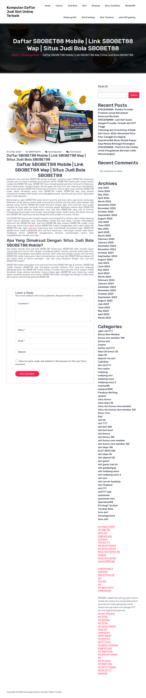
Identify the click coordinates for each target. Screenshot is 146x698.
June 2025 (104, 225)
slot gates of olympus (108, 645)
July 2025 (103, 222)
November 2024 (107, 249)
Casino (59, 6)
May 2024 (103, 270)
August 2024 (105, 259)
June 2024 (104, 266)
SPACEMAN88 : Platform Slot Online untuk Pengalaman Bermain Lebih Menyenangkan (118, 150)
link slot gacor (104, 661)
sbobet (102, 396)
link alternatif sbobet (107, 654)
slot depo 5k (105, 454)
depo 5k (102, 355)
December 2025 (107, 205)
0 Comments (75, 152)
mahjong (103, 372)
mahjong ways (106, 379)
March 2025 (104, 235)
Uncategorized (30, 55)
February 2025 (106, 239)
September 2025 (107, 215)
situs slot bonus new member (114, 406)
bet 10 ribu (103, 617)
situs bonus (104, 399)
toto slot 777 (104, 542)
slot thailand (105, 485)
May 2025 (103, 228)
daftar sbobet (104, 635)
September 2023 (107, 297)
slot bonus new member (111, 440)
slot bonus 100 (106, 437)
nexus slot (103, 629)
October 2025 (105, 211)
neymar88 (104, 385)
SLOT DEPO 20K (106, 450)
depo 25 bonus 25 (108, 351)
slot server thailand (107, 545)
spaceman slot (106, 498)
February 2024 (106, 280)
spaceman (104, 495)
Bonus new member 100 (109, 552)
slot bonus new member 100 (113, 444)
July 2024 (103, 263)
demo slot (102, 533)
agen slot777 (105, 331)
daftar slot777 (106, 348)
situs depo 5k (105, 403)
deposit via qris (106, 358)
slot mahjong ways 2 (109, 474)
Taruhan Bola (105, 509)
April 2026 (104, 198)
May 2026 (103, 194)
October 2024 (106, 252)
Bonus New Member (109, 334)
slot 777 (102, 423)
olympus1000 (105, 389)
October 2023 (105, 293)
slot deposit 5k (106, 457)
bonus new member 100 (111, 338)
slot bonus (104, 433)
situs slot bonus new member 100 (117, 409)
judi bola (33, 228)
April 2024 (104, 273)
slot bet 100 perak (106, 613)
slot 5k (102, 420)
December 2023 (107, 287)
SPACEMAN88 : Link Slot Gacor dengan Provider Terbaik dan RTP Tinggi (117, 123)
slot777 (102, 488)
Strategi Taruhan (108, 505)
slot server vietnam (107, 548)
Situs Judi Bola (112, 6)
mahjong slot (105, 375)
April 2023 (103, 314)
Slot (84, 6)
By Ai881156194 (33, 152)
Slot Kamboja (88, 17)
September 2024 (107, 256)
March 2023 (104, 317)
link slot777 (104, 365)
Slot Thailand (107, 17)
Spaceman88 (105, 502)
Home (47, 6)
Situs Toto (104, 413)
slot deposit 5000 (106, 527)
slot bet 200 (105, 426)
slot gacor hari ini (108, 464)
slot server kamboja (109, 481)
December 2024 (107, 246)
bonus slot (104, 341)
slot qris (102, 478)
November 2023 (107, 290)
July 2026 (103, 187)
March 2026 (104, 201)
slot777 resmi (104, 642)
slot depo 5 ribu (105, 664)
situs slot (102, 581)
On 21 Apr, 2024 (14, 152)
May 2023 (103, 311)
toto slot (103, 512)
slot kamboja (104, 620)
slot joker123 (104, 639)
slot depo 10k (105, 447)
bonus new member (107, 558)
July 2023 (103, 304)
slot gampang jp (107, 468)
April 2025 (103, 232)
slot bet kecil (105, 430)
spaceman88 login (106, 561)
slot (100, 578)
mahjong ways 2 (107, 382)
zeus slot (103, 519)
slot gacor (104, 461)
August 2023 (105, 300)
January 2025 (106, 242)
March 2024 (104, 276)
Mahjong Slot (70, 17)
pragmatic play (105, 536)
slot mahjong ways (108, 471)
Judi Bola (72, 6)
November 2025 (107, 208)
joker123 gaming (127, 17)
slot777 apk (104, 491)
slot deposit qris (105, 651)
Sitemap (96, 6)
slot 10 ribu (103, 623)
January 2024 (106, 283)
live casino (104, 368)
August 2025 (105, 218)
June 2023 (104, 307)
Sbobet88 (130, 6)
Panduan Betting (107, 392)
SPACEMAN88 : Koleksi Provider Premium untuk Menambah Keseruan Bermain (115, 113)
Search (103, 86)
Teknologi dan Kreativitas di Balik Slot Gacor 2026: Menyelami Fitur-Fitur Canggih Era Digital (117, 133)
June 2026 (104, 191)
